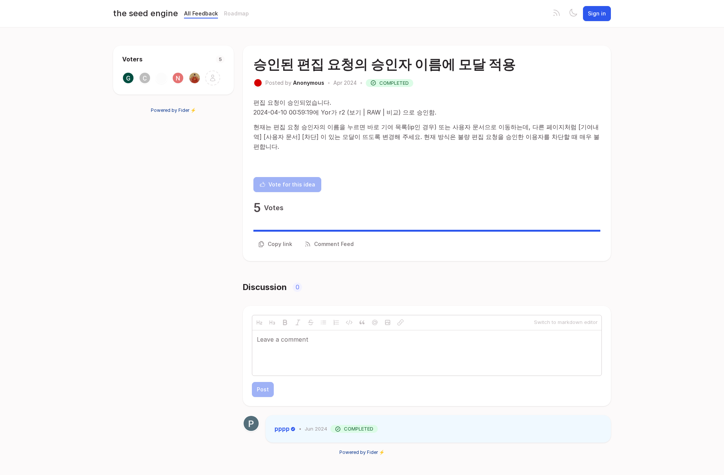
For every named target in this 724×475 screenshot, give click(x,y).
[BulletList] (323, 322)
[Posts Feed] (556, 13)
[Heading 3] (272, 322)
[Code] (349, 322)
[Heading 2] (259, 322)
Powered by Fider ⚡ (173, 110)
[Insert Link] (400, 322)
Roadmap (236, 13)
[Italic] (298, 322)
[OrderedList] (336, 322)
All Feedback (201, 13)
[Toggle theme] (573, 13)
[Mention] (374, 322)
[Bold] (285, 322)
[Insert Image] (387, 322)
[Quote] (362, 322)
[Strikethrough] (310, 322)
